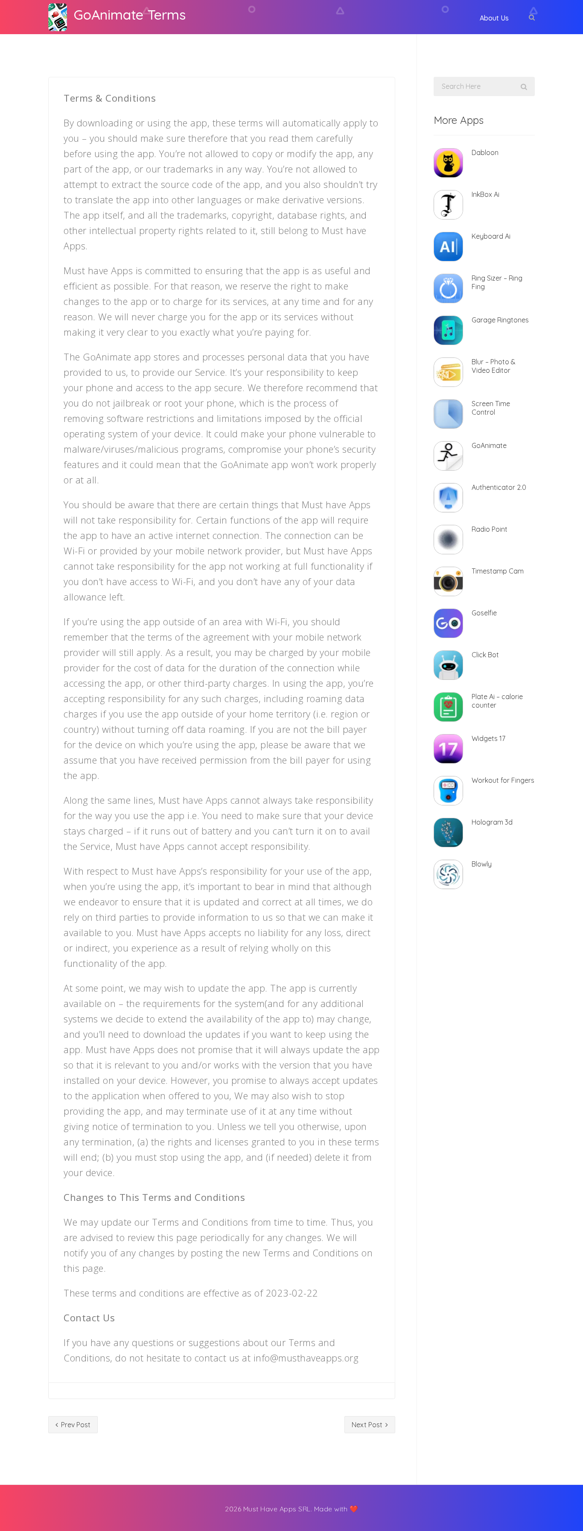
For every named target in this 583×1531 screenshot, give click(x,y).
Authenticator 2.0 (499, 487)
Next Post (368, 1424)
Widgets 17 (488, 738)
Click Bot (485, 654)
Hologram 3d (492, 822)
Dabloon (485, 152)
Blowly (482, 864)
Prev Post (74, 1424)
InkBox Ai (485, 194)
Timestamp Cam (498, 571)
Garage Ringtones (500, 320)
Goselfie (484, 613)
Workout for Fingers (503, 780)
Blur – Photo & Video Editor (494, 366)
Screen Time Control (491, 407)
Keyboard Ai (491, 236)
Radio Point (489, 529)
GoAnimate (489, 445)
